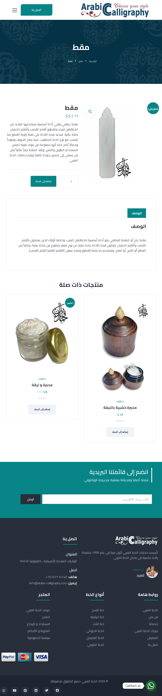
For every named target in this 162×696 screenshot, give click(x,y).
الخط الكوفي (95, 644)
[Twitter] (47, 690)
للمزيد (140, 575)
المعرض (152, 637)
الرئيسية (93, 61)
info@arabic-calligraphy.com (48, 583)
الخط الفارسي (95, 637)
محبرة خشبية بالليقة (120, 407)
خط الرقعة (97, 616)
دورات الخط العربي (146, 630)
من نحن (153, 616)
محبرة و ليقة (42, 385)
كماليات (42, 379)
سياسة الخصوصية (38, 637)
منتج (81, 61)
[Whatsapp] (4, 690)
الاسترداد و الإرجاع (38, 623)
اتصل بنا (36, 10)
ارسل (30, 499)
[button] (90, 112)
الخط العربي (150, 610)
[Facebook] (57, 690)
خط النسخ (98, 610)
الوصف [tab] (137, 213)
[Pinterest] (25, 690)
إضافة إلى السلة (43, 181)
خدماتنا (153, 623)
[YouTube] (15, 690)
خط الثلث (98, 623)
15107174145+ (56, 576)
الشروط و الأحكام (38, 630)
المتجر (46, 616)
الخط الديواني (95, 630)
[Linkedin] (36, 690)
